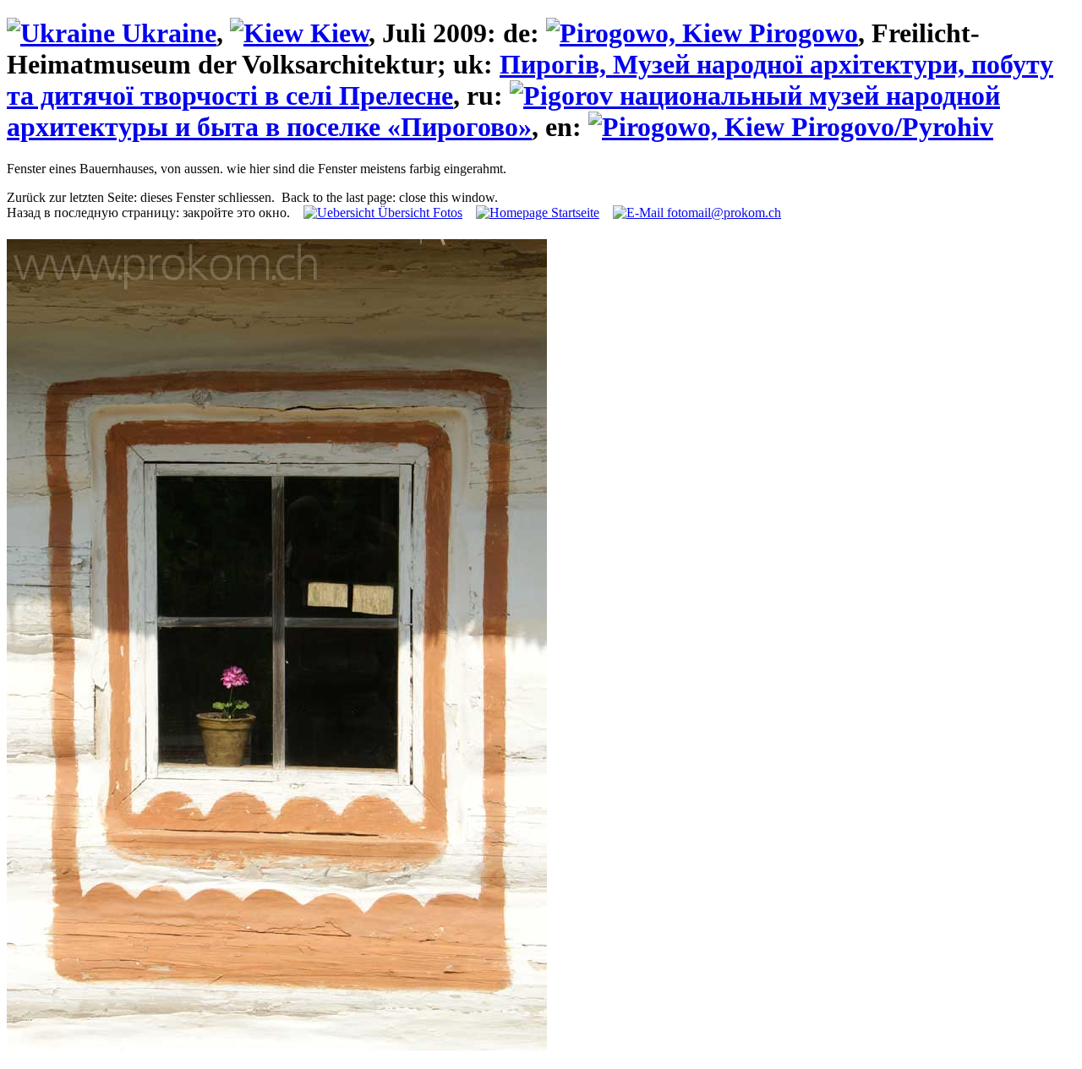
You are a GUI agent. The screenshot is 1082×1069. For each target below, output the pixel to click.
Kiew (336, 33)
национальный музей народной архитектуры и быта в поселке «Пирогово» (503, 111)
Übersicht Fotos (418, 212)
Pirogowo (800, 33)
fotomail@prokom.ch (722, 212)
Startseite (573, 212)
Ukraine (165, 33)
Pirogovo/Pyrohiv (888, 127)
